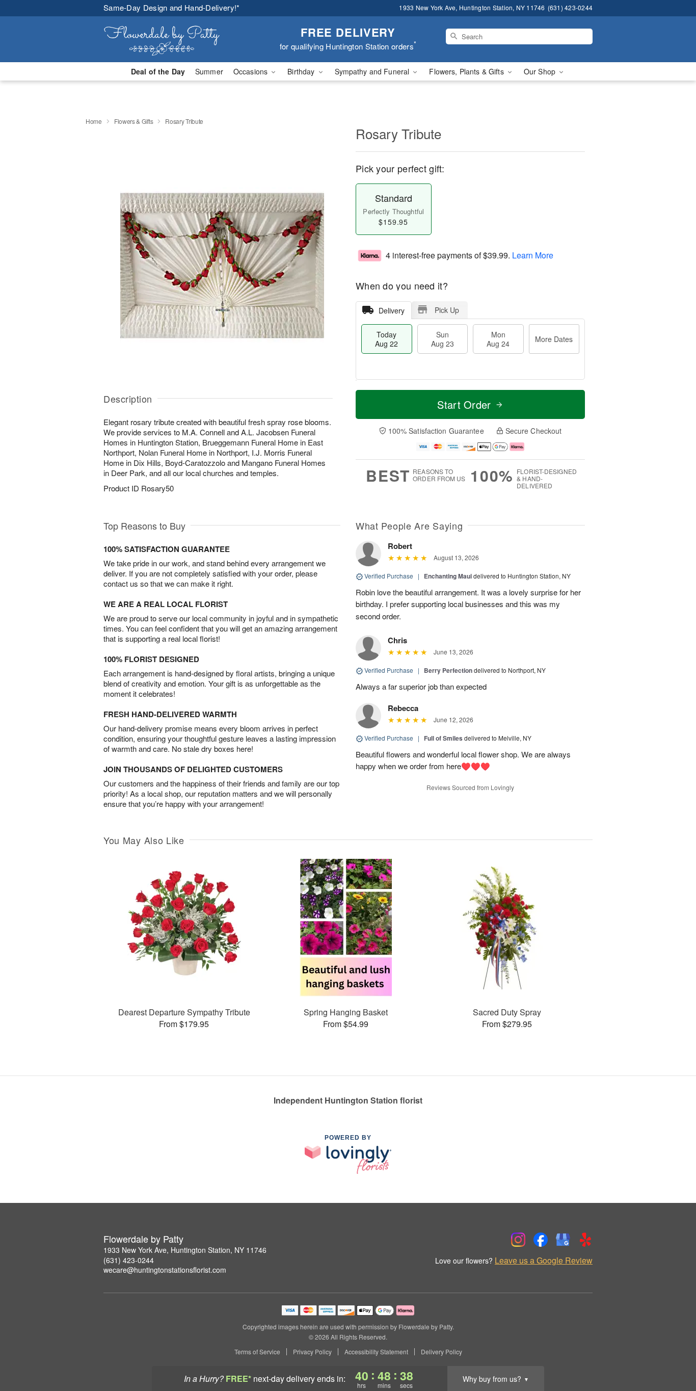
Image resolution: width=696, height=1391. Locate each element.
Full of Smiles (443, 738)
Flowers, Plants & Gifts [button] (467, 71)
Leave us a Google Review (544, 1260)
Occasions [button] (251, 71)
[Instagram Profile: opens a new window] (518, 1239)
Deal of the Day (158, 71)
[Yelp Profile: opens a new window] (585, 1239)
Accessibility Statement (376, 1352)
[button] (669, 1347)
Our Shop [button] (540, 71)
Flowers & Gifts (133, 121)
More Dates (554, 339)
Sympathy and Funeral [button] (373, 71)
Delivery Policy (441, 1352)
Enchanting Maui (448, 576)
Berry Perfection (448, 670)
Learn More (532, 255)
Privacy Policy (312, 1352)
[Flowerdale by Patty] (176, 39)
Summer (209, 71)
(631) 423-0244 (128, 1260)
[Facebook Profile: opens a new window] (540, 1239)
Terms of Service (257, 1352)
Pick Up (447, 310)
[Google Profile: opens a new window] (563, 1239)
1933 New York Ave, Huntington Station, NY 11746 (184, 1250)
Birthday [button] (301, 71)
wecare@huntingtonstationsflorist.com (164, 1270)
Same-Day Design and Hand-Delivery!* (171, 7)
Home (94, 121)
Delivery (392, 310)
